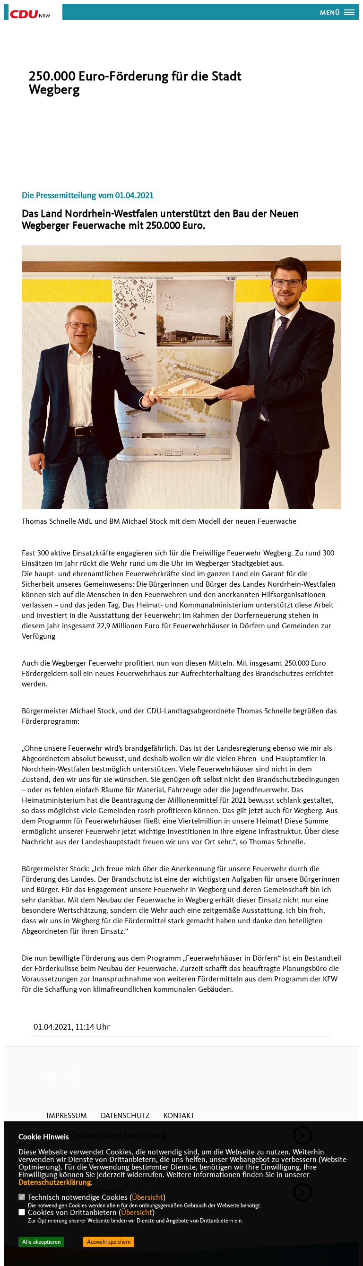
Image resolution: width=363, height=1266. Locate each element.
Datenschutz (125, 1115)
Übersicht (147, 1197)
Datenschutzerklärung (54, 1182)
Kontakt (179, 1115)
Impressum (66, 1115)
